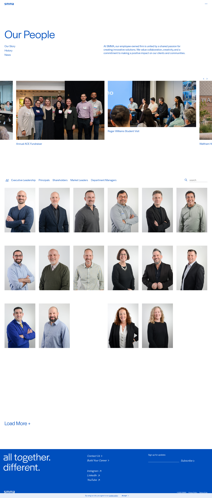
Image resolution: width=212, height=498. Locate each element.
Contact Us (93, 456)
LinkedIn (92, 475)
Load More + (17, 423)
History (8, 50)
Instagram (92, 471)
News (8, 55)
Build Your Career (97, 460)
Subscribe (187, 460)
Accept (124, 495)
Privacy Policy (192, 492)
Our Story (10, 46)
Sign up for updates (157, 455)
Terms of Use (203, 492)
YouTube (92, 480)
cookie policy (113, 495)
